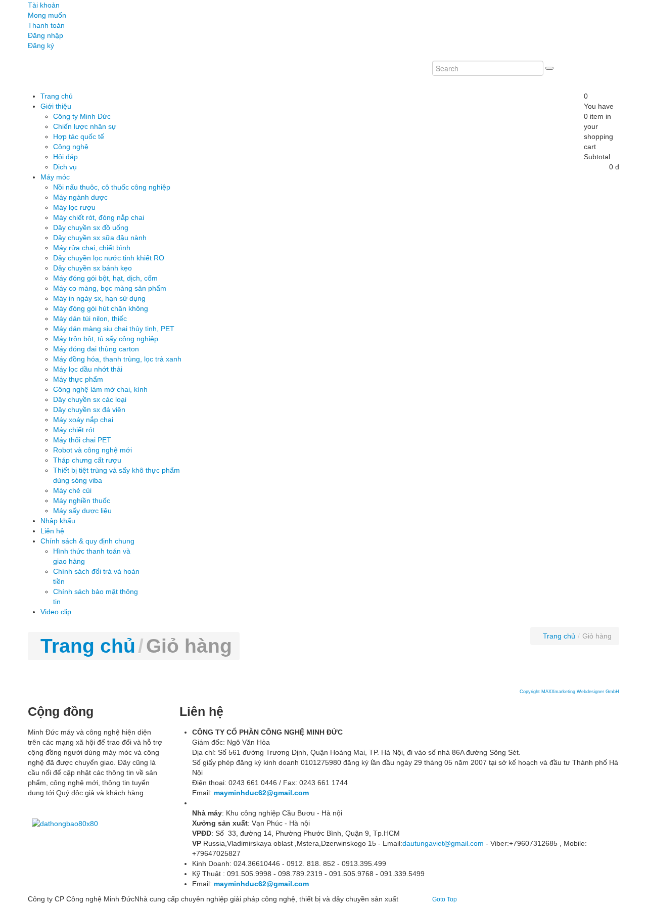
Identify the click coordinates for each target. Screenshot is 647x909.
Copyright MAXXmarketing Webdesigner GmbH (569, 691)
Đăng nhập (45, 35)
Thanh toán (46, 25)
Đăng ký (41, 45)
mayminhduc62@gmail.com (261, 793)
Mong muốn (47, 15)
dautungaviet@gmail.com (443, 843)
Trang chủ (87, 646)
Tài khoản (44, 5)
